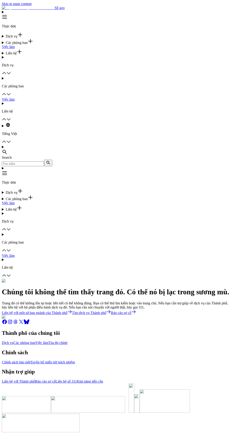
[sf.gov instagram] (10, 323)
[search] (48, 163)
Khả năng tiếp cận (90, 381)
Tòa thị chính (57, 343)
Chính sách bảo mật (16, 362)
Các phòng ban (24, 343)
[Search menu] (117, 150)
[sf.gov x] (21, 323)
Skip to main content (17, 4)
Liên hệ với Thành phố (18, 381)
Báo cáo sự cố (45, 381)
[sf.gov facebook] (4, 323)
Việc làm (8, 47)
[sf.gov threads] (15, 323)
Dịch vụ (7, 343)
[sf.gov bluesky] (26, 323)
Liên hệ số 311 (66, 381)
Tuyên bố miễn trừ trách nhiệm (52, 362)
